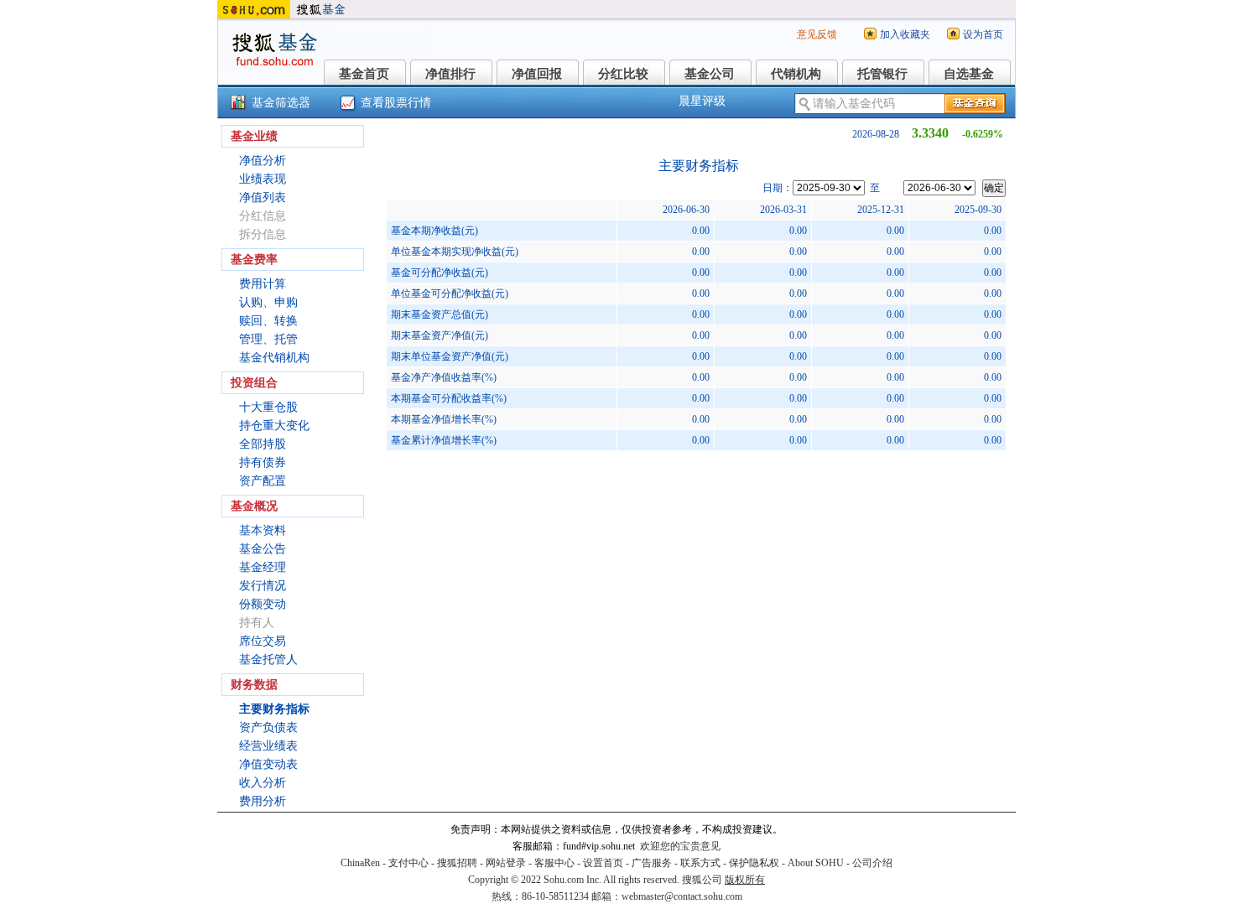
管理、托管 (268, 339)
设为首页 (983, 34)
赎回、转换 (268, 320)
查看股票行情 (396, 102)
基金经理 (262, 567)
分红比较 (623, 74)
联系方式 (700, 863)
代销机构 (796, 74)
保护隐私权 (754, 863)
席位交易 (262, 641)
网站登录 (506, 863)
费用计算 (262, 284)
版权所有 (745, 880)
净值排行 (450, 74)
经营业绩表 (268, 746)
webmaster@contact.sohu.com (682, 896)
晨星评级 (702, 101)
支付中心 (408, 863)
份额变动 (262, 604)
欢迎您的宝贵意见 (680, 846)
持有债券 (262, 462)
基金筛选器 (281, 102)
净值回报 (537, 74)
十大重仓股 (268, 407)
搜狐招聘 (457, 863)
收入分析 (262, 783)
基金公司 (709, 74)
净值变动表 (268, 764)
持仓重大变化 (274, 425)
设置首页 (603, 863)
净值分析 (262, 160)
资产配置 (262, 481)
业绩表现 (262, 179)
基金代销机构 (274, 357)
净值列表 (262, 197)
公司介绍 (872, 863)
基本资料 (262, 530)
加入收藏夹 (905, 34)
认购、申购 (268, 302)
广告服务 (652, 863)
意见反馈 (817, 34)
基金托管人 (268, 659)
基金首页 (364, 74)
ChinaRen (360, 863)
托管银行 (882, 74)
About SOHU (816, 863)
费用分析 (262, 801)
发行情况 (262, 585)
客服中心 (554, 863)
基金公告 (262, 549)
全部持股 (262, 444)
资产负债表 (268, 727)
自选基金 (969, 74)
